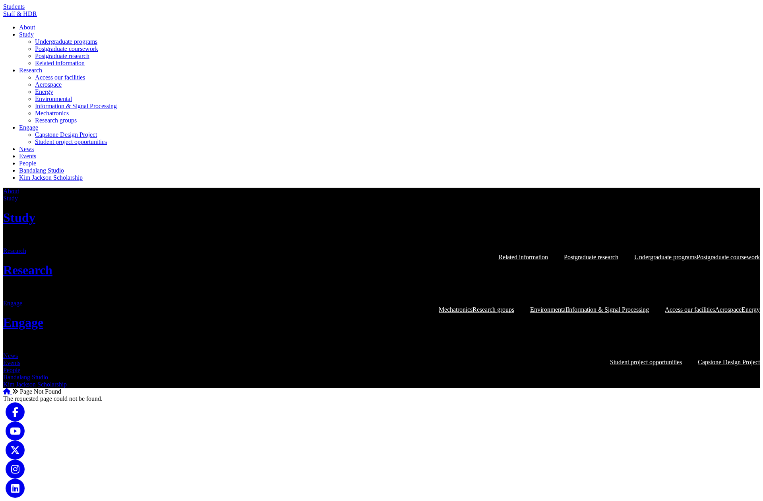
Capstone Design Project (66, 134)
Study (26, 34)
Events (27, 156)
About (27, 27)
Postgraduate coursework (66, 48)
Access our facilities (60, 77)
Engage (28, 127)
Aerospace (48, 84)
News (26, 149)
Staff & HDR (20, 13)
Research (30, 70)
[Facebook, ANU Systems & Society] (15, 411)
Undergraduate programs (66, 41)
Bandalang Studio (41, 170)
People (27, 163)
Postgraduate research (62, 55)
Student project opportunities (71, 141)
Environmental (53, 98)
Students (14, 6)
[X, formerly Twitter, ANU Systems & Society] (15, 449)
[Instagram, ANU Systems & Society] (15, 468)
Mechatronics (52, 113)
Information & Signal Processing (76, 106)
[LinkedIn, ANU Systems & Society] (15, 487)
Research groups (56, 120)
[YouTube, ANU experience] (15, 430)
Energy (44, 91)
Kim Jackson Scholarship (51, 177)
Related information (60, 63)
